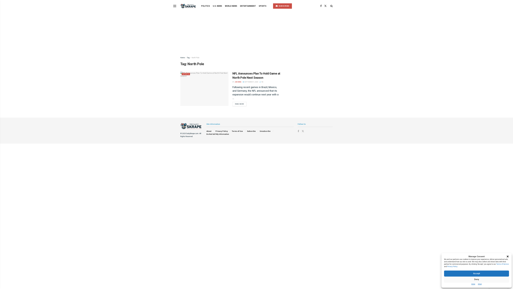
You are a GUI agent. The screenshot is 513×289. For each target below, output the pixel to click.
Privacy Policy (221, 131)
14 (262, 82)
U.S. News (217, 6)
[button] (507, 256)
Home (182, 58)
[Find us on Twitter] (325, 6)
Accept (476, 273)
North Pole (195, 58)
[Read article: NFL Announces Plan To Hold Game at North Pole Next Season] (204, 89)
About (208, 131)
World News (231, 6)
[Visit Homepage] (188, 6)
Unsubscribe (265, 131)
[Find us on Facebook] (321, 6)
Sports (262, 6)
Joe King (238, 82)
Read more (240, 104)
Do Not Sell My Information (217, 134)
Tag (188, 58)
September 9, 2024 (251, 82)
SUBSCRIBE (283, 6)
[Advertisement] (256, 32)
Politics (205, 6)
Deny (476, 279)
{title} (473, 284)
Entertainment (248, 6)
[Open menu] (174, 6)
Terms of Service (502, 264)
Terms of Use (237, 131)
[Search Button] (331, 6)
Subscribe (251, 131)
